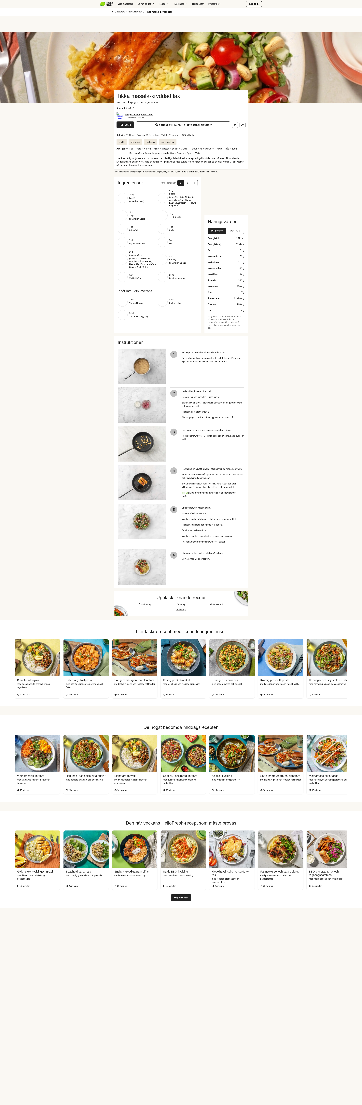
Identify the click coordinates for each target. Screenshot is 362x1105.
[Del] (242, 125)
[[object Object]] (235, 125)
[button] (158, 183)
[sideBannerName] (226, 194)
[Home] (112, 12)
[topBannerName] (181, 24)
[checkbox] (118, 108)
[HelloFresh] (106, 4)
